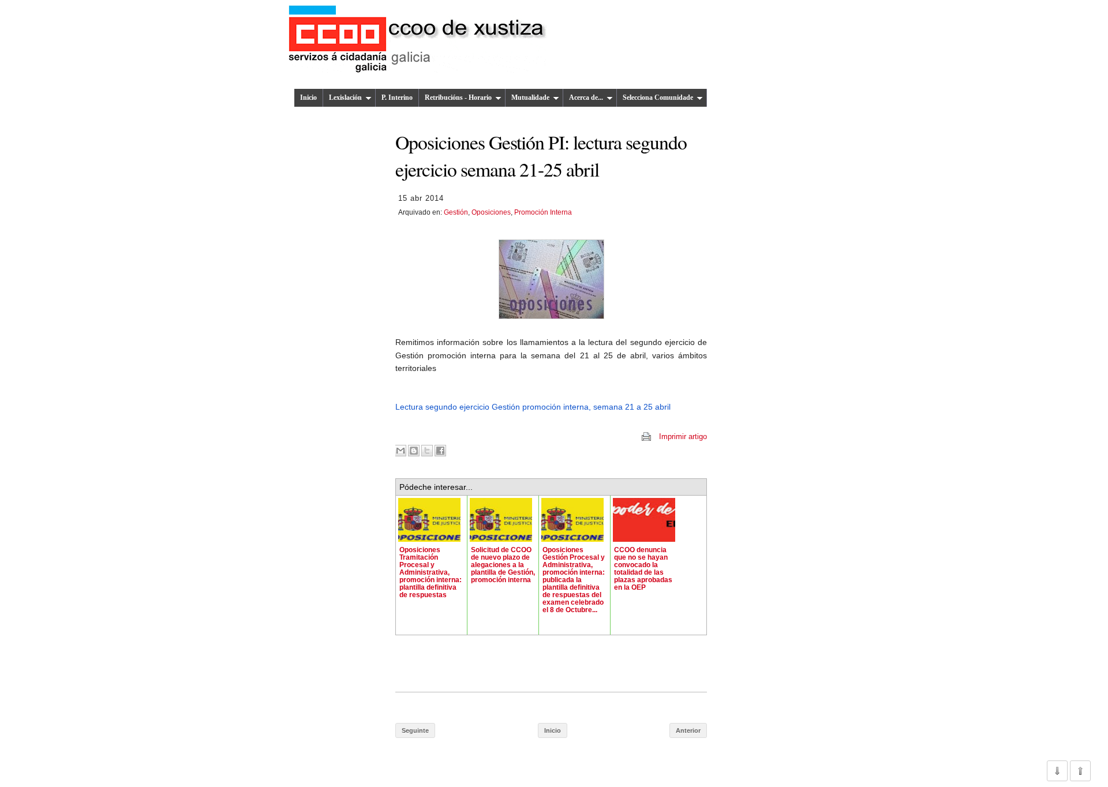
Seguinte (415, 730)
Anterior (688, 730)
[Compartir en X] (427, 450)
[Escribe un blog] (414, 450)
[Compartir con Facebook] (440, 450)
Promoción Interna (543, 212)
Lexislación (345, 97)
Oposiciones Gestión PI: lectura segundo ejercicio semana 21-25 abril (541, 155)
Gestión (456, 212)
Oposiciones (491, 212)
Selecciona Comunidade (658, 97)
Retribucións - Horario (458, 97)
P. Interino (397, 97)
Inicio (308, 97)
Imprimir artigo (683, 436)
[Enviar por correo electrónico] (400, 450)
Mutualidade (530, 97)
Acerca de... (586, 97)
